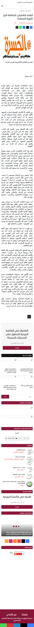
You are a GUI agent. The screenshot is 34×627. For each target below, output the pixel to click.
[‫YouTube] (19, 541)
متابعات (21, 11)
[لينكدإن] (24, 27)
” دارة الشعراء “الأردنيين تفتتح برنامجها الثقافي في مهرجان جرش (9, 387)
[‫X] (27, 27)
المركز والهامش (21, 450)
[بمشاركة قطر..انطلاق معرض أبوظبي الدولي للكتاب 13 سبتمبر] (8, 363)
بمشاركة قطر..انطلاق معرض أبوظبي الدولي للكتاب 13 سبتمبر (10, 370)
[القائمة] (2, 6)
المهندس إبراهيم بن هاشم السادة (14, 459)
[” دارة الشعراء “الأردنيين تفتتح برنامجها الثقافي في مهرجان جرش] (8, 379)
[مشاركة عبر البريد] (17, 27)
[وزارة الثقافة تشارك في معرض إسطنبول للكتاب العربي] (25, 363)
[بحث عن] (32, 6)
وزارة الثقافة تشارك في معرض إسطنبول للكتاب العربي (26, 370)
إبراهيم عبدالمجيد (18, 452)
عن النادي (11, 614)
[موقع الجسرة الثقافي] (25, 2)
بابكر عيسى (20, 469)
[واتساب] (20, 27)
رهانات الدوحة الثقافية (19, 474)
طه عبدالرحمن (19, 476)
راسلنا (25, 614)
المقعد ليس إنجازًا (20, 456)
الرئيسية (28, 11)
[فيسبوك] (31, 27)
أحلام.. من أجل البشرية (19, 467)
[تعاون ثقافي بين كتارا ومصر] (25, 379)
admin (22, 485)
